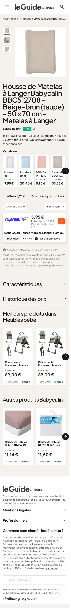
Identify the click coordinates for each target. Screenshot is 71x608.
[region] (34, 171)
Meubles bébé (10, 18)
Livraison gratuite (15, 206)
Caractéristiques (42, 196)
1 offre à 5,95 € (15, 196)
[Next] (65, 171)
